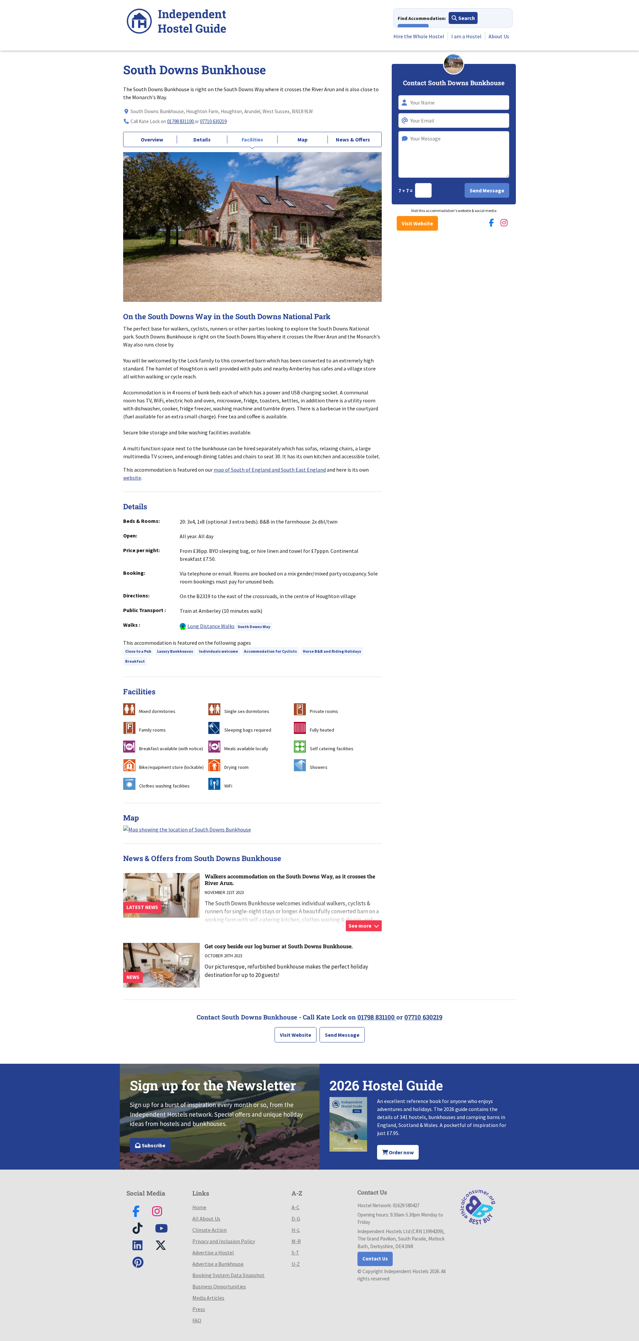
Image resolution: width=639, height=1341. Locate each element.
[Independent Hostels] (176, 22)
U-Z (296, 1263)
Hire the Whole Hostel (418, 36)
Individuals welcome (218, 651)
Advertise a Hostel (213, 1252)
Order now (401, 1152)
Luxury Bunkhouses (175, 651)
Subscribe (153, 1145)
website (132, 477)
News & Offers (353, 139)
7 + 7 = (406, 190)
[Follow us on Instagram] (504, 223)
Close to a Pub (138, 651)
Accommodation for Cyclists (270, 651)
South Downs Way (254, 626)
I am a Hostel (466, 36)
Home (199, 1207)
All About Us (206, 1218)
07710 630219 (213, 121)
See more (360, 925)
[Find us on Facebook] (491, 223)
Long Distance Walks (211, 626)
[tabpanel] (252, 227)
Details (202, 139)
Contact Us (375, 1258)
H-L (296, 1230)
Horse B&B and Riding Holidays (332, 651)
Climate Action (209, 1230)
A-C (296, 1207)
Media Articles (208, 1297)
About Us (499, 36)
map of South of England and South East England (270, 469)
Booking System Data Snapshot (228, 1275)
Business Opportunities (219, 1286)
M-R (296, 1241)
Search (466, 18)
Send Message (342, 1034)
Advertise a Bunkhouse (218, 1263)
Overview (152, 139)
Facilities (252, 139)
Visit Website (417, 223)
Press (198, 1309)
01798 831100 (181, 121)
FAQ (196, 1320)
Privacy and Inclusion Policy (223, 1241)
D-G (296, 1218)
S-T (295, 1252)
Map (303, 139)
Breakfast (135, 661)
